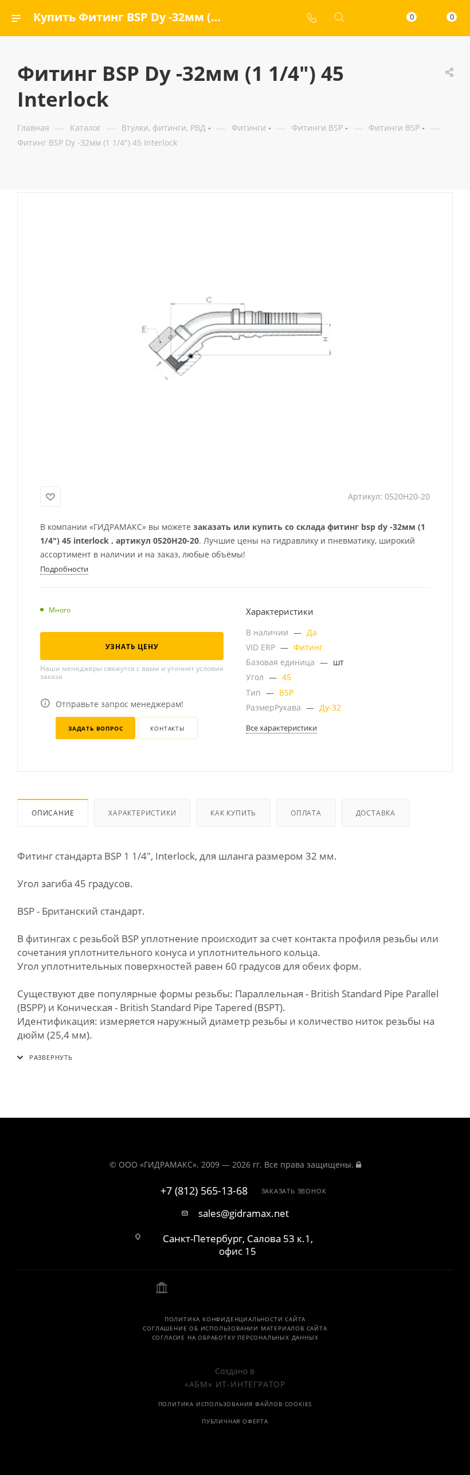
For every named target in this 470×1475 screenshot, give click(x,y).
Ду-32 (330, 707)
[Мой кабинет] (366, 18)
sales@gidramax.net (243, 1213)
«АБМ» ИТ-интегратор (235, 1384)
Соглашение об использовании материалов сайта (235, 1328)
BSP (286, 692)
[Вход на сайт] (358, 1164)
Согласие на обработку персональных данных (235, 1337)
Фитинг (308, 647)
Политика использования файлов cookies (235, 1404)
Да (312, 632)
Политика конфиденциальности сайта (235, 1319)
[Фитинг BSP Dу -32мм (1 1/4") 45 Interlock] (235, 337)
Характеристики (142, 813)
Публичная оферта (235, 1421)
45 (286, 677)
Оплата (306, 813)
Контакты (167, 728)
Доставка (375, 813)
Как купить (233, 813)
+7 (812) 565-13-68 (204, 1191)
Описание (53, 813)
